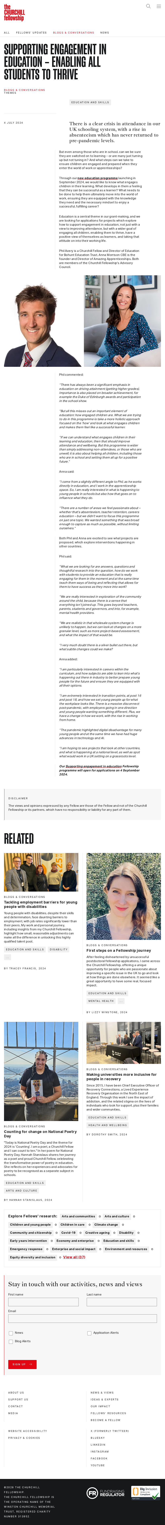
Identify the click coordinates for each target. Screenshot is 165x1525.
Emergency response (26, 1249)
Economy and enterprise (75, 1240)
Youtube (98, 1465)
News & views (102, 1392)
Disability (59, 949)
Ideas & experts (105, 1399)
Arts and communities (78, 1216)
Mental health (101, 1001)
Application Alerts (106, 1332)
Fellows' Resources (108, 1413)
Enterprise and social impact (73, 1249)
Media (13, 1413)
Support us (18, 1399)
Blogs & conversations (74, 33)
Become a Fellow (106, 1420)
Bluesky (98, 1438)
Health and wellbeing (108, 1125)
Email (12, 1311)
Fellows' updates (31, 33)
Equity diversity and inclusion (32, 1257)
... (7, 957)
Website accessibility (27, 1431)
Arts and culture (21, 1191)
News (104, 33)
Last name (94, 1294)
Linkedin (98, 1445)
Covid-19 (68, 1232)
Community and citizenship (31, 1232)
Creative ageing (97, 1232)
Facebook (99, 1458)
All (7, 33)
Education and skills (90, 102)
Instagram (100, 1451)
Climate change (106, 1224)
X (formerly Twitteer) (110, 1431)
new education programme (97, 178)
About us (16, 1392)
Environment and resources (126, 1249)
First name (15, 1294)
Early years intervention (28, 1240)
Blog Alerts (23, 1341)
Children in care (73, 1224)
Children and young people (30, 1224)
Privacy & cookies (24, 1438)
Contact (15, 1406)
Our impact (100, 1406)
